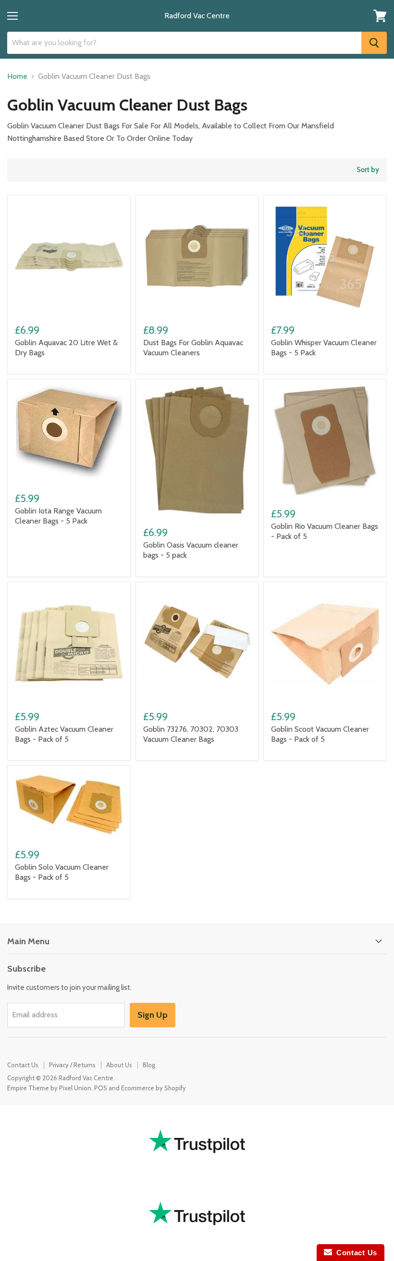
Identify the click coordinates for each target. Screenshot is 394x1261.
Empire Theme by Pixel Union (49, 1088)
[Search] (374, 43)
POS (100, 1088)
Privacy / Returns (72, 1065)
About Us (119, 1065)
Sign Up (152, 1015)
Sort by (368, 170)
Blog (149, 1065)
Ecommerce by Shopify (153, 1088)
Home (17, 76)
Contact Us (22, 1065)
